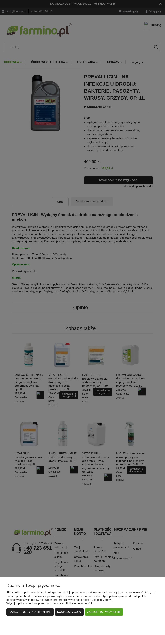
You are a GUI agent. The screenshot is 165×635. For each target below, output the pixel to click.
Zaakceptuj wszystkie (104, 611)
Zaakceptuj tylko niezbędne (30, 611)
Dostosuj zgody (69, 611)
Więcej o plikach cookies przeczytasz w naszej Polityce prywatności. (49, 603)
